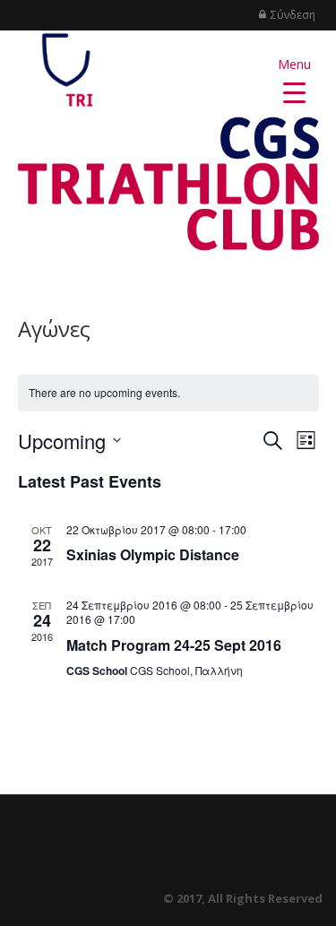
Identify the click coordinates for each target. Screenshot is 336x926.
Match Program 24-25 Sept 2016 (173, 645)
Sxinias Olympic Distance (152, 554)
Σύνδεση (293, 14)
